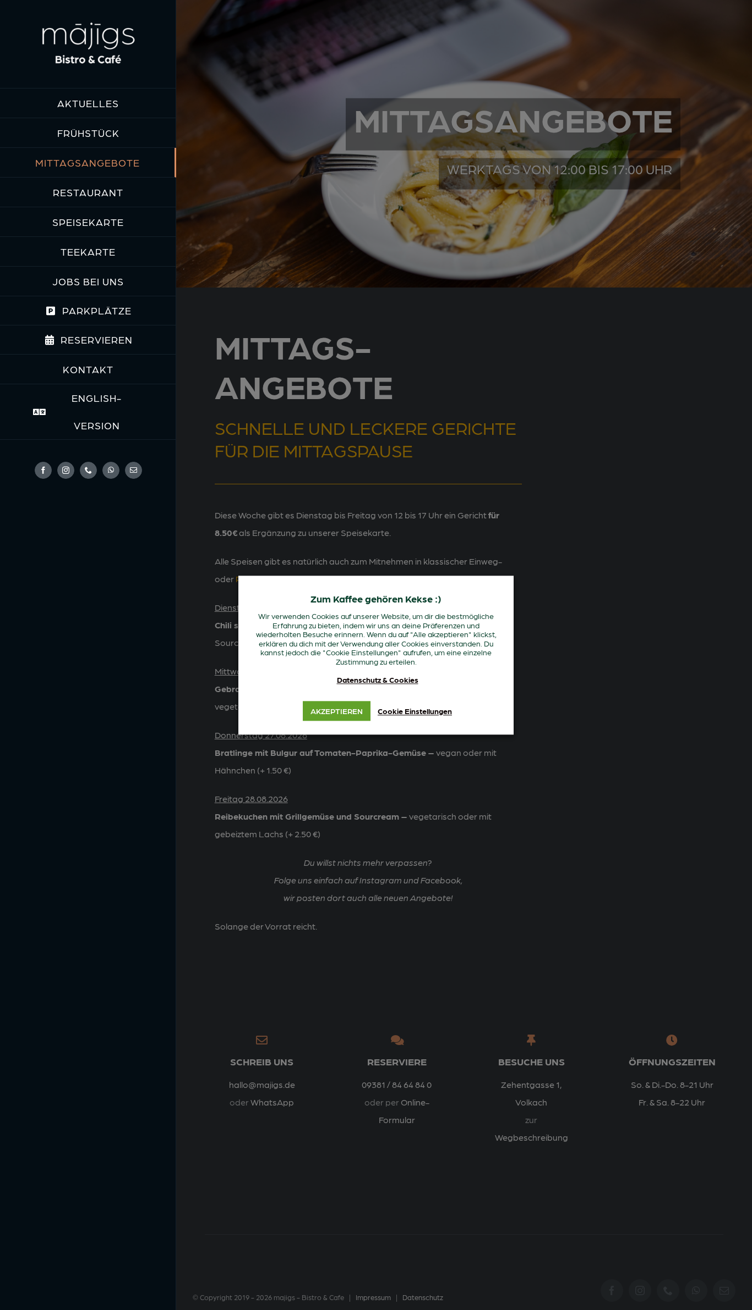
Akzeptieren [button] (336, 710)
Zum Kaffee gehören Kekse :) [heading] (376, 598)
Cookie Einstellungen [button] (415, 711)
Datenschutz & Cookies (377, 680)
